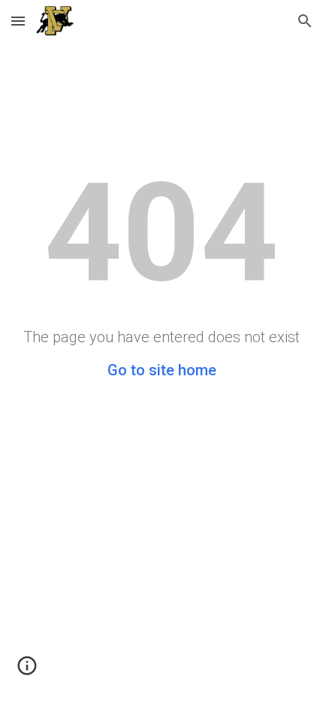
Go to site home (161, 370)
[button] (18, 20)
